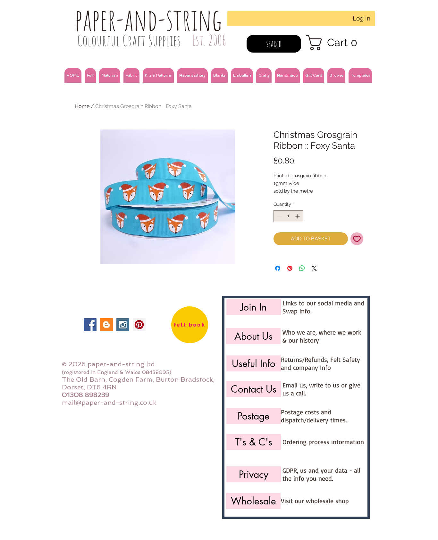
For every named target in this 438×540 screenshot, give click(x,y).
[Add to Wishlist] (356, 238)
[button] (90, 75)
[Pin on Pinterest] (290, 268)
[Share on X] (314, 268)
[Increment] (298, 216)
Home (82, 106)
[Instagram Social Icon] (122, 324)
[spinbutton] (288, 216)
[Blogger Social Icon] (106, 324)
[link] (336, 42)
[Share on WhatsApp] (302, 268)
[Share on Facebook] (278, 268)
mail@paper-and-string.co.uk (109, 402)
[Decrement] (278, 216)
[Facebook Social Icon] (90, 324)
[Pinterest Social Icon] (139, 324)
